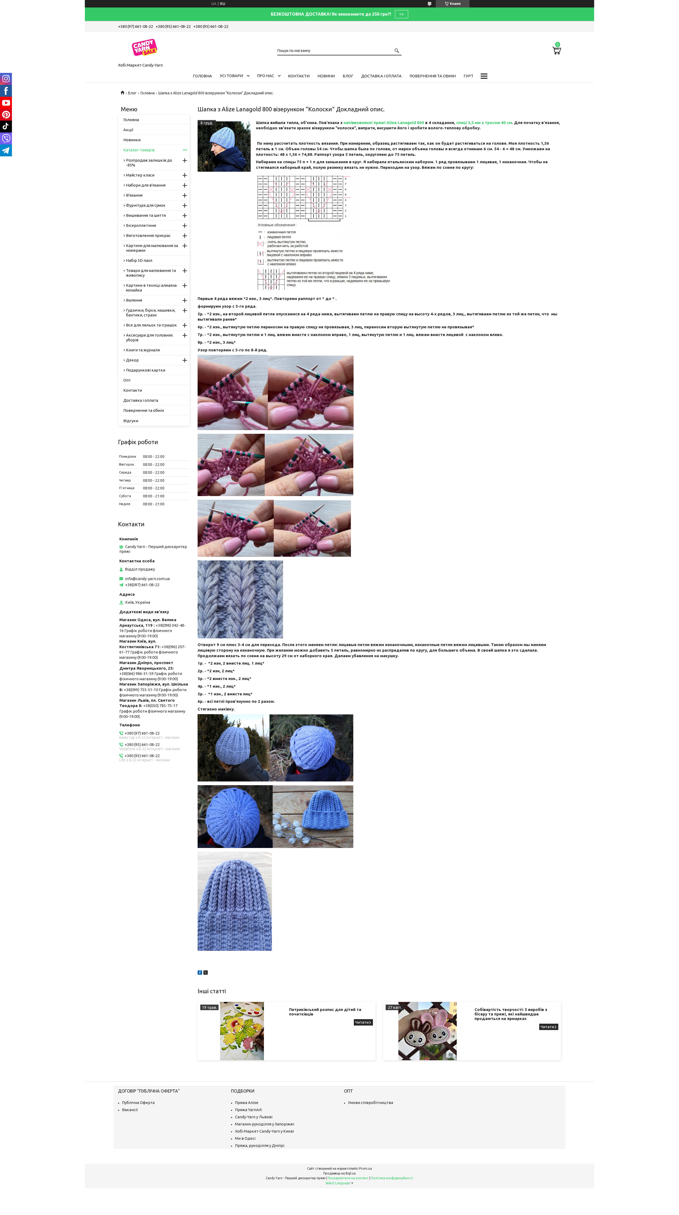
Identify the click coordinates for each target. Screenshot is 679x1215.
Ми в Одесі (245, 1138)
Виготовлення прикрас (148, 235)
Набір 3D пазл (139, 260)
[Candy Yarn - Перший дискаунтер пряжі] (144, 46)
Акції (128, 129)
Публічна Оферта (138, 1102)
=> (401, 14)
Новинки (132, 140)
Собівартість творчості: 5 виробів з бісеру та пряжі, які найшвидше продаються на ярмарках (511, 1014)
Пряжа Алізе (246, 1102)
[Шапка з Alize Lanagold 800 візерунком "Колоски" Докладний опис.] (224, 146)
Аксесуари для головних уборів (149, 337)
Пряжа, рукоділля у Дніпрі (259, 1145)
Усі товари (231, 75)
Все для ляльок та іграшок (151, 325)
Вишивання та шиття (146, 215)
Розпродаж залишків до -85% (149, 162)
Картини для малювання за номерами (152, 248)
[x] (205, 973)
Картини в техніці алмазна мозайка (151, 287)
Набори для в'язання (146, 185)
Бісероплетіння (141, 225)
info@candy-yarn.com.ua (147, 578)
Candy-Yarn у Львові (253, 1117)
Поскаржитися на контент (348, 1178)
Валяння (134, 300)
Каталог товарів (139, 150)
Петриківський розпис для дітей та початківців (325, 1011)
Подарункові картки (145, 370)
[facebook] (200, 973)
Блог (348, 76)
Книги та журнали (143, 350)
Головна (202, 76)
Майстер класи (140, 175)
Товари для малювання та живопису (151, 272)
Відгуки (130, 420)
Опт (127, 380)
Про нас (265, 75)
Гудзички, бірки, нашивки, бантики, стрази (150, 312)
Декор (132, 360)
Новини (326, 76)
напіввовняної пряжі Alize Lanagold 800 (383, 122)
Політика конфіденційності (392, 1178)
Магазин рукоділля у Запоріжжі (264, 1124)
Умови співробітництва (370, 1102)
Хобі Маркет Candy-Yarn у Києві (264, 1131)
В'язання (134, 195)
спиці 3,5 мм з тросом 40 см (484, 122)
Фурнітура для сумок (146, 205)
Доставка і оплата (381, 76)
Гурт (468, 76)
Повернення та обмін (433, 76)
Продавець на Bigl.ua (339, 1173)
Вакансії (130, 1109)
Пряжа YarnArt (248, 1109)
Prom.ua (365, 1168)
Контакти (299, 76)
